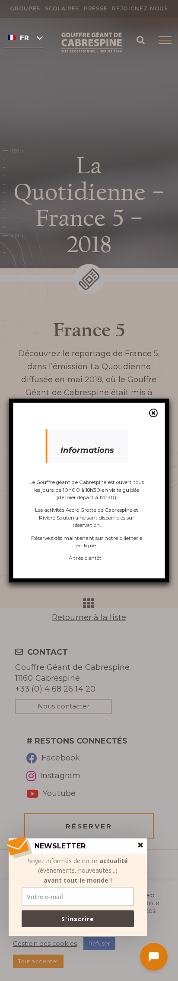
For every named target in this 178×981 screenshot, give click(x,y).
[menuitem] (23, 37)
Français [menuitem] (24, 37)
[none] (23, 37)
